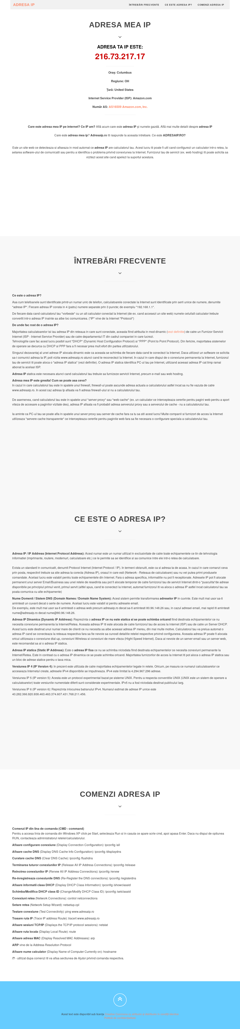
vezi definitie (176, 331)
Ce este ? (178, 4)
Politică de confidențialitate (120, 1018)
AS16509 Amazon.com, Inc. (128, 107)
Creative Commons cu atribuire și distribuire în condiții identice (142, 1014)
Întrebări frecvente (144, 4)
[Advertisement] (120, 189)
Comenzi (211, 4)
